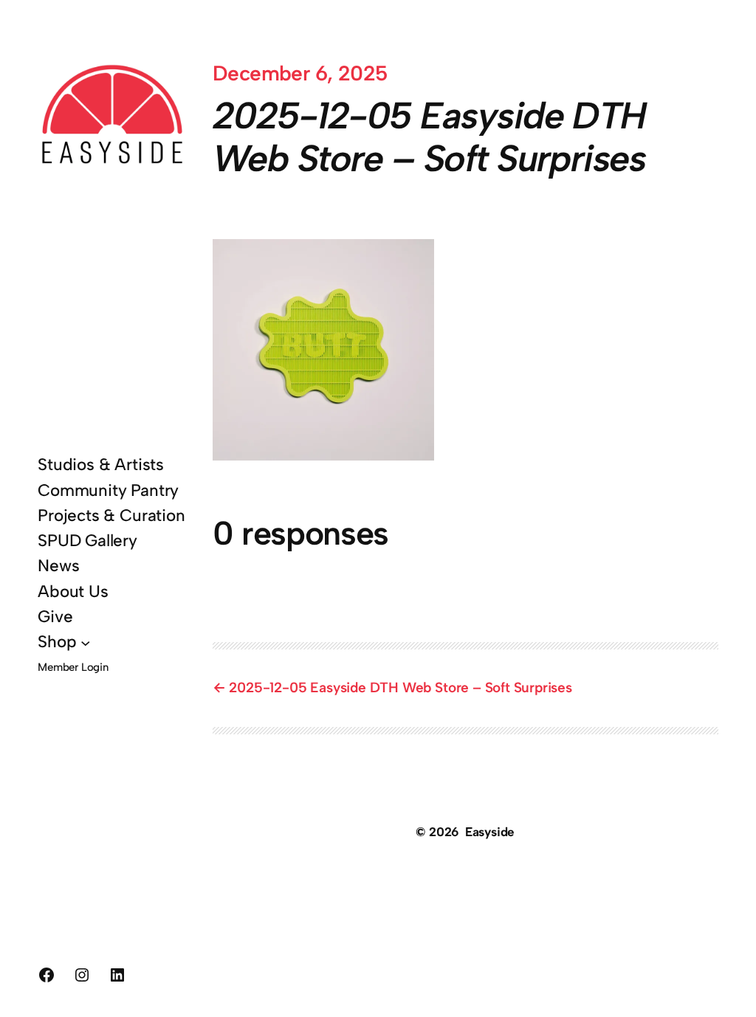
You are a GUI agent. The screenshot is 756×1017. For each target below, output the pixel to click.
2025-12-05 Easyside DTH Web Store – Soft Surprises (400, 687)
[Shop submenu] (85, 643)
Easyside (490, 831)
